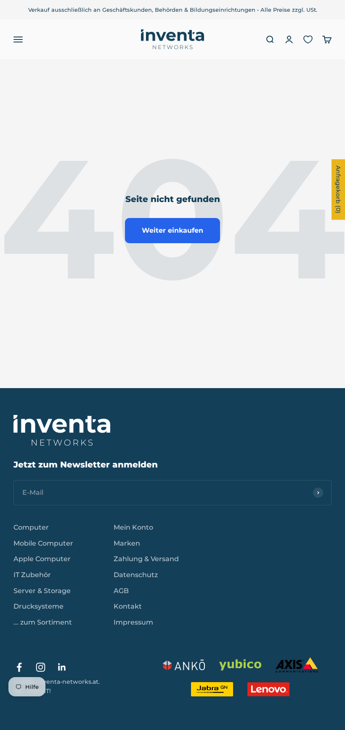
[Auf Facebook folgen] (19, 667)
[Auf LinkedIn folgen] (62, 667)
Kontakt (128, 606)
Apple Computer (42, 559)
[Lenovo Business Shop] (268, 689)
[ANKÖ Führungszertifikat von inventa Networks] (184, 664)
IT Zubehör (32, 575)
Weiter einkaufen (172, 230)
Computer (31, 527)
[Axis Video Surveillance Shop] (297, 664)
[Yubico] (240, 664)
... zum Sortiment (42, 622)
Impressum (133, 622)
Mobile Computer (43, 543)
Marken (127, 543)
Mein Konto (133, 527)
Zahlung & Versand (146, 559)
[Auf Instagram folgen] (40, 667)
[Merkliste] (308, 39)
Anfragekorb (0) (338, 189)
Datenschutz (136, 575)
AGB (121, 591)
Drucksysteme (38, 606)
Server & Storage (42, 591)
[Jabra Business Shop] (212, 689)
